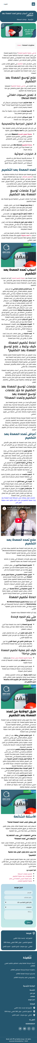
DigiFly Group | (20, 1039)
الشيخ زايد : (22, 938)
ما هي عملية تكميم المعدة (27, 53)
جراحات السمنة (22, 19)
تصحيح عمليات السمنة (25, 873)
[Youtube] (24, 1028)
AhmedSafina (19, 1041)
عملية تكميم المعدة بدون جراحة (21, 657)
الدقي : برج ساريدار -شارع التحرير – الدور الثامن (17, 946)
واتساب (26, 244)
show (19, 45)
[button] (33, 4)
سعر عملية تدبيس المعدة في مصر (20, 878)
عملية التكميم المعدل (24, 880)
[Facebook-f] (29, 1028)
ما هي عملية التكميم (18, 86)
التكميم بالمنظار (27, 176)
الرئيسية (30, 19)
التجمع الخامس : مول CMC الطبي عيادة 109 (18, 942)
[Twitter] (20, 1028)
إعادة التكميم (27, 144)
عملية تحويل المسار (25, 134)
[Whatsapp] (33, 1028)
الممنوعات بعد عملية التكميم (22, 876)
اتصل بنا (33, 244)
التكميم (20, 63)
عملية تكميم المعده (18, 278)
